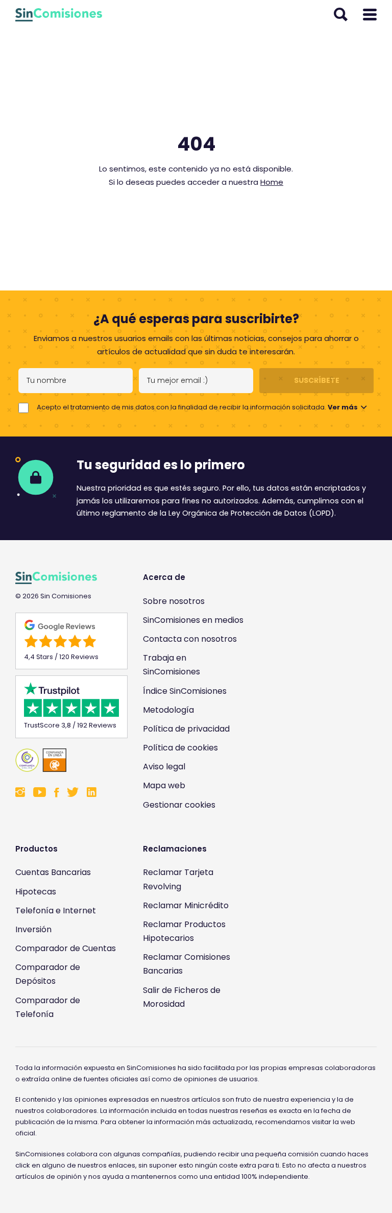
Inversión (33, 929)
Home (271, 182)
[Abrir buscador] (341, 15)
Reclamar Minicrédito (186, 905)
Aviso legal (164, 766)
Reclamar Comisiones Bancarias (186, 964)
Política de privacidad (186, 729)
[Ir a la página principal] (58, 15)
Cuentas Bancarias (53, 872)
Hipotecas (35, 891)
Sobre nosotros (174, 601)
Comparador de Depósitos (47, 974)
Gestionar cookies (179, 805)
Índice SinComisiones (185, 691)
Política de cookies (180, 748)
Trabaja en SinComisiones (171, 664)
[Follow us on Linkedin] (91, 793)
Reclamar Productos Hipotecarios (184, 931)
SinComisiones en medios (193, 620)
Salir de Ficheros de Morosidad (181, 997)
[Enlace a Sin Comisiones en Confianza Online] (66, 760)
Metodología (168, 710)
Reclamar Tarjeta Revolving (178, 879)
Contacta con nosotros (190, 639)
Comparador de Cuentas (65, 948)
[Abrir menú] (370, 15)
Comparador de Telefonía (47, 1007)
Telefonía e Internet (55, 910)
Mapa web (164, 785)
